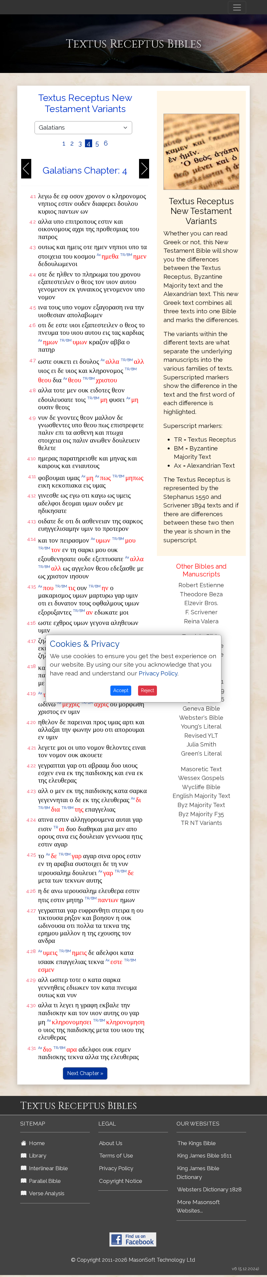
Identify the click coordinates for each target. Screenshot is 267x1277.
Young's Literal (201, 726)
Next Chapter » (85, 1073)
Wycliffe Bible (201, 787)
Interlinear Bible (47, 1168)
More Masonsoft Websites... (198, 1206)
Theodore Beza (201, 594)
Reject (147, 690)
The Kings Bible (196, 1143)
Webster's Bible (201, 717)
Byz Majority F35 (201, 814)
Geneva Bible (201, 708)
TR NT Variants (201, 822)
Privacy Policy (116, 1168)
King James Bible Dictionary (197, 1172)
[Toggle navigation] (237, 7)
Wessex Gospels (201, 777)
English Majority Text (201, 795)
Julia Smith (201, 744)
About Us (110, 1143)
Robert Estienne (201, 585)
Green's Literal (201, 753)
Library (36, 1155)
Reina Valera (201, 621)
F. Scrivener (201, 612)
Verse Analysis (45, 1193)
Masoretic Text (201, 769)
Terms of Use (116, 1155)
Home (35, 1143)
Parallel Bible (43, 1181)
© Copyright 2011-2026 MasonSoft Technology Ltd (133, 1260)
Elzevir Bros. (201, 603)
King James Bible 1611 (204, 1155)
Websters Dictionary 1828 (209, 1189)
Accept (120, 690)
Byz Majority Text (201, 805)
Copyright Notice (120, 1181)
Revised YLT (201, 735)
